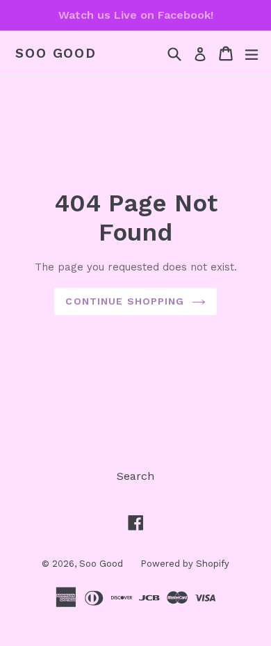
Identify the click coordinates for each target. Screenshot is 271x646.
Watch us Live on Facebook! (135, 15)
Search (135, 476)
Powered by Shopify (184, 563)
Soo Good (56, 53)
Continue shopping (124, 301)
